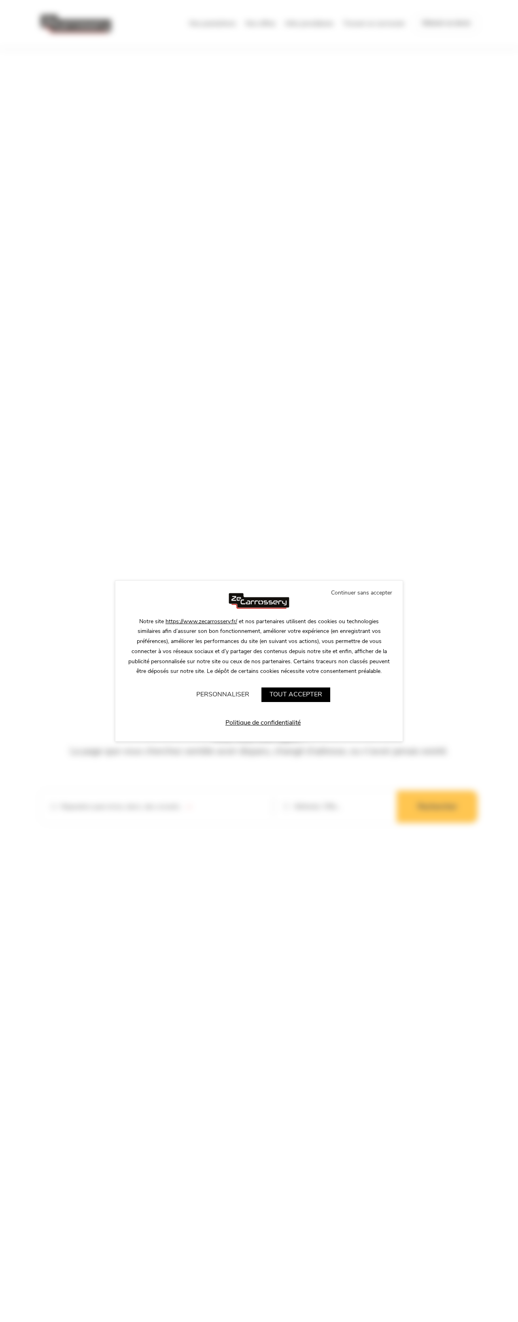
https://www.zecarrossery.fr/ (201, 621)
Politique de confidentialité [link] (263, 722)
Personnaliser (222, 694)
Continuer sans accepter (361, 593)
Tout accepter (296, 694)
